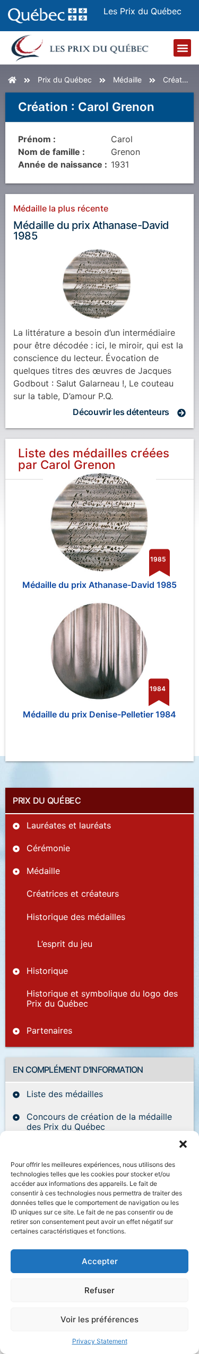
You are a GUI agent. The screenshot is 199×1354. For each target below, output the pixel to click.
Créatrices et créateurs (73, 893)
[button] (183, 1144)
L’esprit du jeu (64, 943)
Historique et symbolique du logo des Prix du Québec (102, 998)
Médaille (127, 79)
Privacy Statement (99, 1341)
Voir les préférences (99, 1319)
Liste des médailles (65, 1094)
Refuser (99, 1290)
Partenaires (49, 1030)
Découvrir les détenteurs (121, 412)
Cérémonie (48, 848)
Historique (47, 970)
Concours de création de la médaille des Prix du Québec (99, 1121)
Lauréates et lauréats (69, 825)
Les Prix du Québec (142, 11)
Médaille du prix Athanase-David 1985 (91, 230)
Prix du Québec (65, 79)
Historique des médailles (76, 916)
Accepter (100, 1261)
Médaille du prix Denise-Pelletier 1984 (99, 714)
